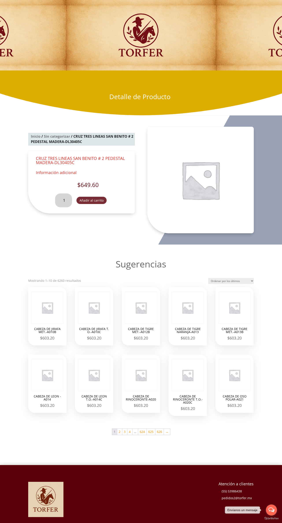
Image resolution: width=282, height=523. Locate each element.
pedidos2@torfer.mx (237, 498)
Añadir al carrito (92, 200)
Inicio (36, 136)
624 (142, 432)
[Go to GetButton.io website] (271, 518)
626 (159, 432)
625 (151, 432)
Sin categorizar (57, 136)
